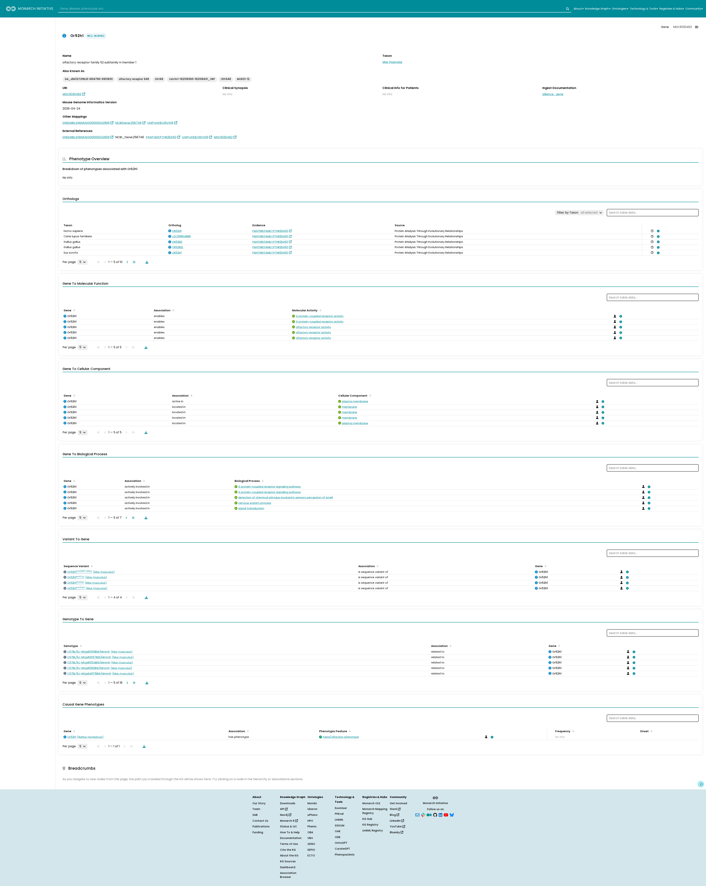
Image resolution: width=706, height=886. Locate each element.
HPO (310, 821)
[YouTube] (446, 815)
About (578, 8)
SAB (255, 815)
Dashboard (287, 867)
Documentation (291, 838)
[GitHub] (435, 815)
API (282, 809)
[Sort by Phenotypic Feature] (349, 731)
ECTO (311, 855)
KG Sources (288, 861)
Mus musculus (392, 62)
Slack (394, 809)
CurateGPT (342, 849)
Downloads (287, 803)
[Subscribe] (417, 815)
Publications (261, 826)
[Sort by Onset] (651, 731)
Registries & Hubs (671, 8)
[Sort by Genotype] (80, 645)
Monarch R (287, 821)
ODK (337, 837)
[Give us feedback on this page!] (701, 784)
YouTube (396, 826)
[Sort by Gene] (73, 310)
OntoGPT (341, 843)
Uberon (312, 809)
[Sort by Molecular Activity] (320, 310)
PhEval (339, 814)
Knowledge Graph (597, 8)
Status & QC (288, 826)
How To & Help (290, 832)
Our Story (258, 803)
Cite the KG (288, 850)
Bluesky (395, 832)
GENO (311, 844)
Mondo (312, 803)
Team (256, 809)
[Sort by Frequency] (572, 731)
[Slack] (423, 815)
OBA (310, 832)
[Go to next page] (126, 262)
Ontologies (620, 8)
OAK (337, 831)
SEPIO (311, 850)
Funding (257, 832)
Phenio (312, 826)
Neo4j (284, 815)
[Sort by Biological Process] (262, 480)
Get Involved (398, 803)
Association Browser (288, 875)
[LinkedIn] (440, 815)
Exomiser (341, 808)
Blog (393, 815)
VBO (310, 838)
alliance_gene (552, 94)
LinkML (339, 819)
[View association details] (657, 231)
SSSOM (339, 825)
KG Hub (367, 819)
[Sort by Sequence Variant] (91, 566)
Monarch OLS (371, 803)
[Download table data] (146, 262)
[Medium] (429, 815)
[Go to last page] (133, 262)
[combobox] (314, 8)
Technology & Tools (644, 8)
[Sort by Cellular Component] (369, 395)
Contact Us (260, 821)
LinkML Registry (372, 830)
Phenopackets (344, 854)
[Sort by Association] (172, 310)
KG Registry (370, 824)
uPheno (312, 815)
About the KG (289, 855)
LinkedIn (395, 821)
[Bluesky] (452, 815)
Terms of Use (289, 844)
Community (694, 8)
